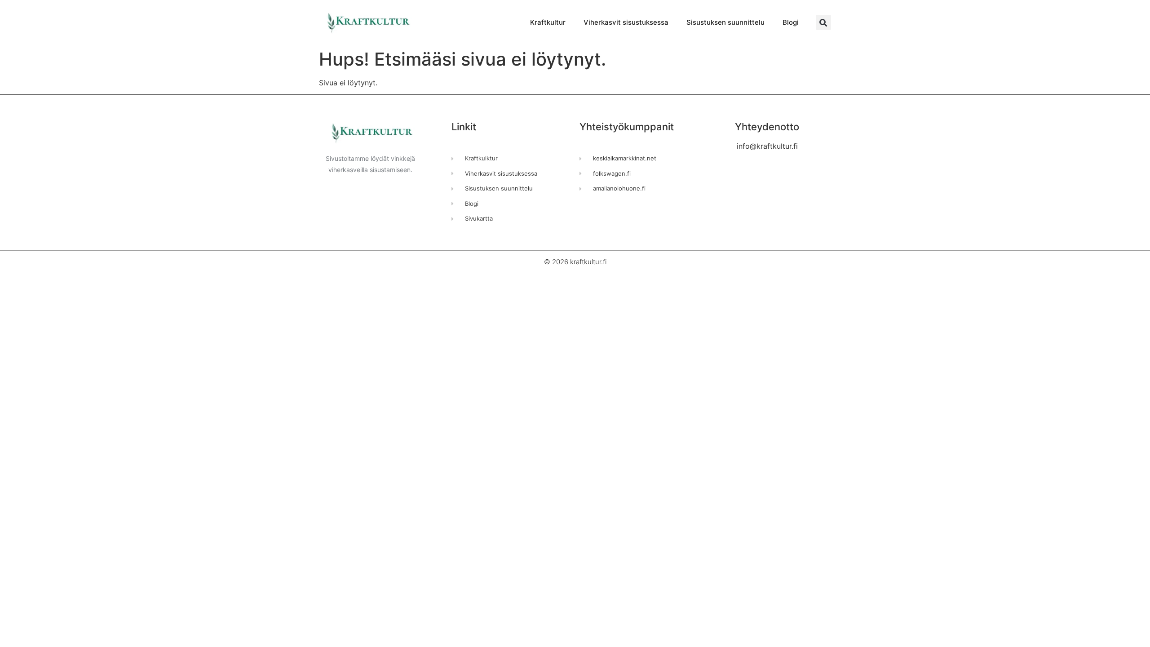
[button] (823, 22)
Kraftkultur (548, 22)
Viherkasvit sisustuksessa (626, 22)
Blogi (791, 22)
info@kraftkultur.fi (767, 146)
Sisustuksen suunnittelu (725, 22)
